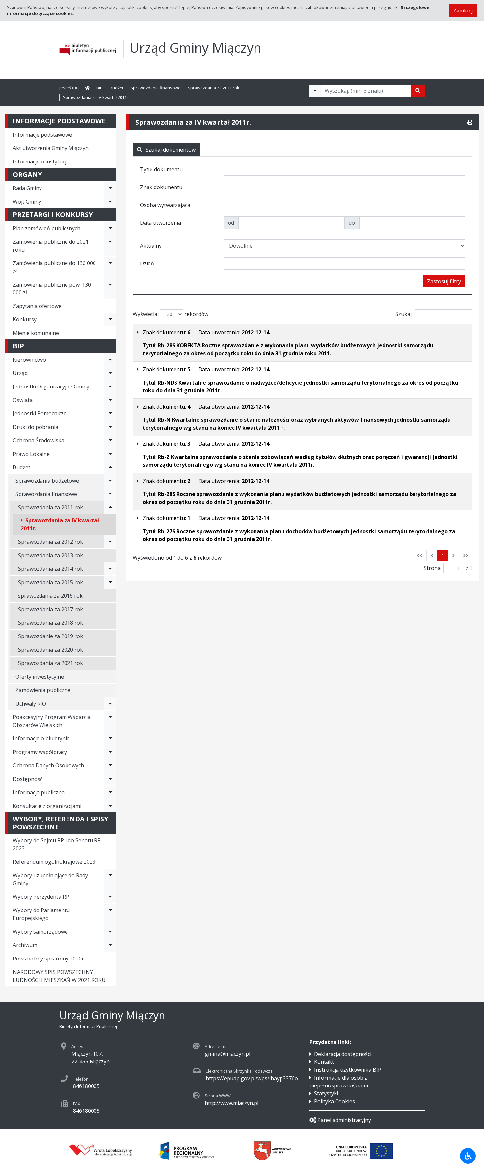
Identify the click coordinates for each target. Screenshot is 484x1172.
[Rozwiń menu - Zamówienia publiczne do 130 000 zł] (110, 267)
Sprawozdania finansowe (155, 88)
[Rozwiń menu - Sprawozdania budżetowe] (110, 480)
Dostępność (28, 779)
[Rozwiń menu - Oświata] (110, 400)
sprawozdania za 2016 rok (50, 595)
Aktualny (151, 245)
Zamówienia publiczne (42, 690)
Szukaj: (404, 314)
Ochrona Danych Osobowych (48, 765)
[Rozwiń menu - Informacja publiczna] (110, 792)
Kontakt (324, 1061)
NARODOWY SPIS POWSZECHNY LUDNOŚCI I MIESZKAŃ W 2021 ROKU (59, 976)
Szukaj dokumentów (171, 149)
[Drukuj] (469, 122)
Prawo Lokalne (31, 454)
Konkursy (25, 319)
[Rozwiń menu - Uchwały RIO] (110, 703)
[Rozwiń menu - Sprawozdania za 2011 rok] (110, 507)
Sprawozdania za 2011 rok (213, 88)
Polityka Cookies (334, 1101)
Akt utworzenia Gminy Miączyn (51, 148)
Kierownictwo (29, 359)
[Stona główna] (87, 88)
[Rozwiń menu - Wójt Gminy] (110, 201)
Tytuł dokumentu (161, 169)
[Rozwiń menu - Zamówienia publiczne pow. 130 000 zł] (110, 288)
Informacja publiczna (39, 792)
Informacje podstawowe (42, 134)
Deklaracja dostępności (342, 1054)
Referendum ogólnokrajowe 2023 (54, 861)
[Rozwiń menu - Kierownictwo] (110, 359)
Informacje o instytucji (40, 161)
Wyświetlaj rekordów (170, 314)
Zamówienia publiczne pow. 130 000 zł (52, 288)
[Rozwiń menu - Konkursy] (110, 319)
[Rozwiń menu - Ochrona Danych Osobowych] (110, 765)
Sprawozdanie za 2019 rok (50, 636)
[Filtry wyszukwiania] (315, 91)
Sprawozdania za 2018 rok (50, 622)
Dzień (147, 263)
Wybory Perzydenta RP (41, 896)
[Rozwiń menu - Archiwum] (110, 945)
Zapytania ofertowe (37, 306)
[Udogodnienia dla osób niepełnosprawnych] (468, 1156)
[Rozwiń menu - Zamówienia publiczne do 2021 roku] (110, 245)
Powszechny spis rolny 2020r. (49, 958)
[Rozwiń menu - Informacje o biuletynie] (110, 738)
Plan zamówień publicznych (46, 228)
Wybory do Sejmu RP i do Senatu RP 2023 (57, 844)
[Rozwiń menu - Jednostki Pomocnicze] (110, 413)
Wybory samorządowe (40, 931)
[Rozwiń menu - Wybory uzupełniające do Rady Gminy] (110, 879)
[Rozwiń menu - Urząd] (110, 373)
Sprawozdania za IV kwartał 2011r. (96, 97)
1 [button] (443, 555)
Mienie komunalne (36, 333)
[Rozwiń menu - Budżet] (110, 467)
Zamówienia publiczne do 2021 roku (51, 245)
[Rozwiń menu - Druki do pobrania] (110, 427)
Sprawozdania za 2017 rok (50, 609)
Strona (432, 568)
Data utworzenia (160, 222)
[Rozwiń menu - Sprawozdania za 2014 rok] (110, 568)
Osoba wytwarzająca (165, 205)
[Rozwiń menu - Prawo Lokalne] (110, 454)
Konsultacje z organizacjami (47, 806)
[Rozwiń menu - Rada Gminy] (110, 188)
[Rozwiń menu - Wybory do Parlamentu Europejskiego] (110, 914)
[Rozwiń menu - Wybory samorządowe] (110, 931)
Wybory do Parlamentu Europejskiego (41, 914)
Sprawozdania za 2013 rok (50, 555)
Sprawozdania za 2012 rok (50, 541)
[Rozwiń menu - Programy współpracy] (110, 752)
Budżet (116, 88)
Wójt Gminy (27, 201)
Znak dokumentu (161, 187)
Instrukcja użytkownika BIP (347, 1069)
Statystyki (326, 1093)
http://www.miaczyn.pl (231, 1103)
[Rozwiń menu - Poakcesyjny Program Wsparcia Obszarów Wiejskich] (110, 721)
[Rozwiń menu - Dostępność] (110, 778)
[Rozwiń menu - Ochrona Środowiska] (110, 440)
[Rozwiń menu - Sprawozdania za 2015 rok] (110, 582)
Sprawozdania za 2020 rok (50, 649)
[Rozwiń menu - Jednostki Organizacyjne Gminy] (110, 386)
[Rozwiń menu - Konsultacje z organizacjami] (110, 805)
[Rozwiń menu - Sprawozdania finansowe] (110, 494)
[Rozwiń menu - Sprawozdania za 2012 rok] (110, 541)
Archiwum (25, 945)
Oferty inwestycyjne (39, 676)
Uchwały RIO (30, 703)
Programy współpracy (40, 752)
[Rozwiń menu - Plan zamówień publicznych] (110, 228)
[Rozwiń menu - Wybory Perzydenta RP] (110, 896)
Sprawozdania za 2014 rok (50, 568)
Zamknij (463, 10)
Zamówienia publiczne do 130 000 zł (54, 267)
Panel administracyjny (344, 1120)
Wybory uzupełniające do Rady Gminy (50, 879)
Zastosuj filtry (444, 281)
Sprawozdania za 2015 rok (50, 582)
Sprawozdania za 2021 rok (50, 663)
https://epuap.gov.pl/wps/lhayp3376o (252, 1078)
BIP (99, 88)
